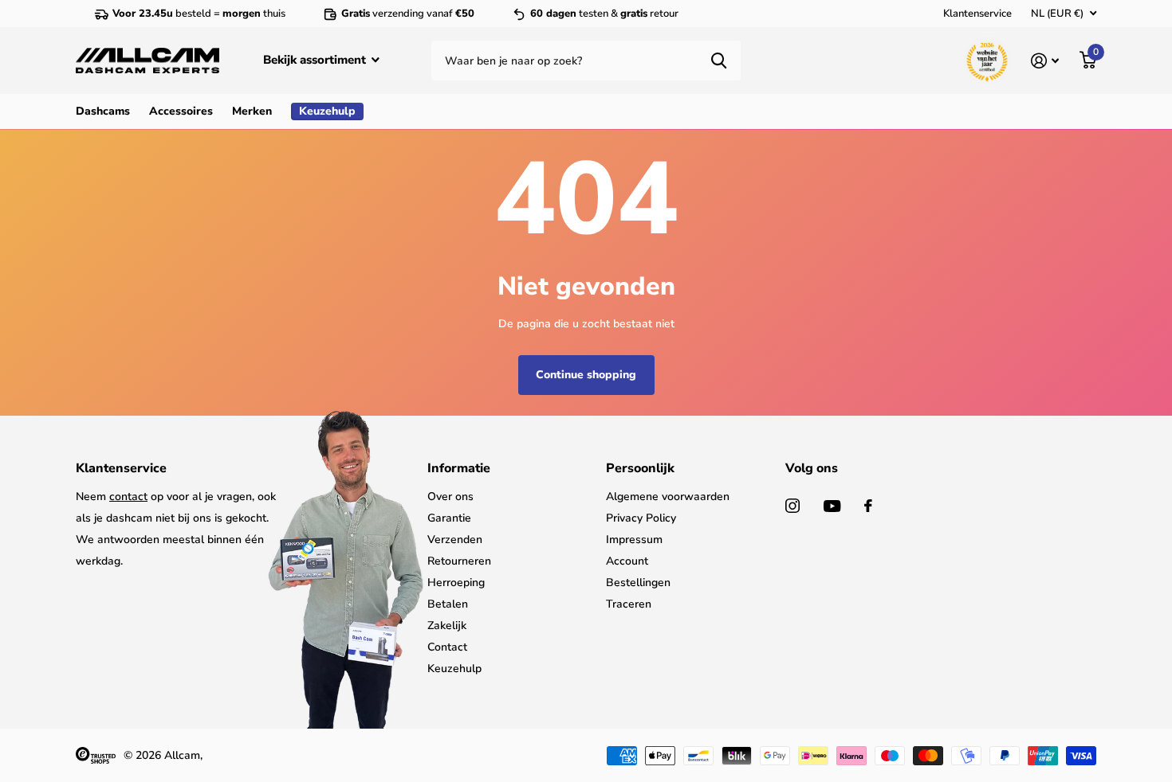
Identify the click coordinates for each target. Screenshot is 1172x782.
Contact (447, 647)
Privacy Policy (641, 518)
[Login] (1045, 61)
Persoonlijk (640, 468)
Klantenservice (977, 13)
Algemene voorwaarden (668, 496)
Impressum (634, 539)
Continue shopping (586, 374)
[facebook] (868, 505)
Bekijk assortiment (316, 60)
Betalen (447, 604)
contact (128, 496)
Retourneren (459, 561)
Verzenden (454, 539)
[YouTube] (832, 506)
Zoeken (719, 60)
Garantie (449, 518)
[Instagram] (792, 506)
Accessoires (181, 111)
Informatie (458, 468)
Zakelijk (446, 625)
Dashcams (103, 111)
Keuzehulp (454, 668)
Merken (252, 111)
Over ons (450, 496)
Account (627, 561)
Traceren (628, 604)
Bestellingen (638, 582)
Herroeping (456, 582)
